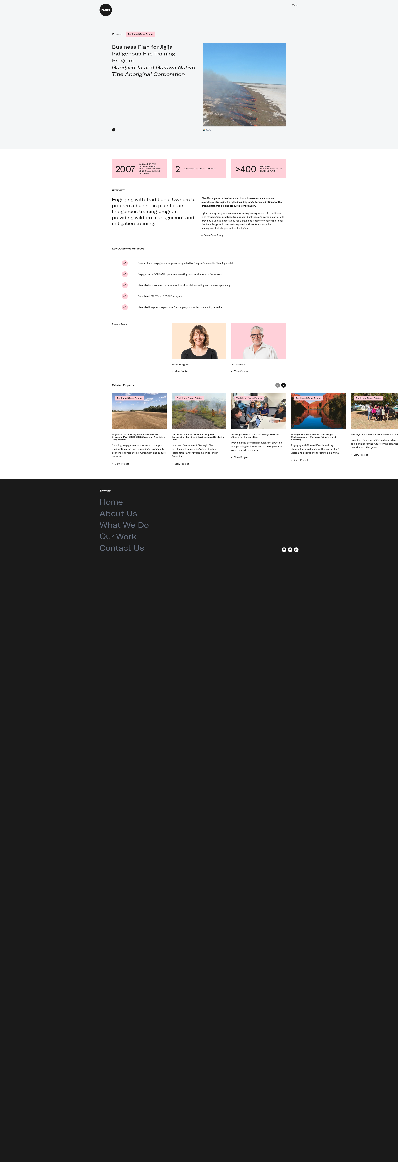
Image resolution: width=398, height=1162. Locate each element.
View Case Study (213, 235)
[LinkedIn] (296, 549)
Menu (295, 4)
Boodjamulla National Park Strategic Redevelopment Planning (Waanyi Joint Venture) (313, 437)
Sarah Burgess (180, 364)
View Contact (182, 371)
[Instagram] (284, 549)
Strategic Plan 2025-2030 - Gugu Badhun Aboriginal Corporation (255, 435)
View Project (122, 463)
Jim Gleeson (238, 364)
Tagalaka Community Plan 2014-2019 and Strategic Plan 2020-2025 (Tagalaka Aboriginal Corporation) (139, 437)
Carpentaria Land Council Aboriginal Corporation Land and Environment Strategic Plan (198, 437)
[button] (277, 385)
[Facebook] (290, 549)
